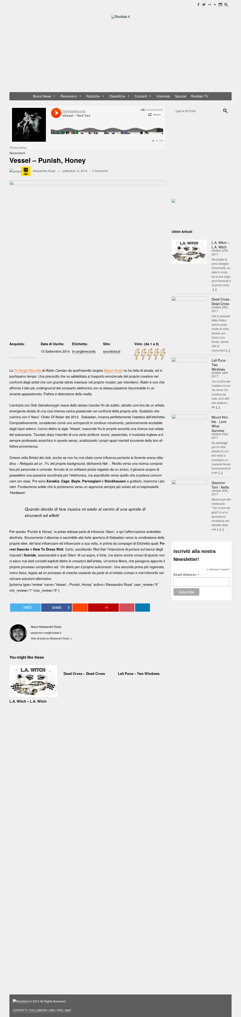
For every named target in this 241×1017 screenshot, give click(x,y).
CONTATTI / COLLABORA (30, 1010)
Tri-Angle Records (27, 370)
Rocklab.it (22, 1001)
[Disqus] (87, 783)
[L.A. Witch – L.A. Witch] (189, 251)
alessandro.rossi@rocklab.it (46, 632)
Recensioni (68, 96)
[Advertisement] (123, 56)
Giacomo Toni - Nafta (220, 484)
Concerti (141, 96)
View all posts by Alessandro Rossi (51, 638)
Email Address (186, 574)
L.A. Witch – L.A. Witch (28, 701)
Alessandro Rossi (44, 171)
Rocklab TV (199, 96)
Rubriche (93, 96)
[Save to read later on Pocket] (126, 607)
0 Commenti (100, 171)
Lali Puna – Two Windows (139, 673)
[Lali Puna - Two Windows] (189, 369)
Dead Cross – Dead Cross (84, 673)
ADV (52, 1010)
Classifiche (117, 96)
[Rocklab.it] (120, 16)
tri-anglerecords (84, 351)
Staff (68, 1010)
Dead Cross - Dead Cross (221, 301)
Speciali (180, 96)
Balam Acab (113, 370)
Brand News (42, 96)
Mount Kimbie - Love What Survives (220, 424)
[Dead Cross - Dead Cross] (189, 308)
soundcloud (111, 351)
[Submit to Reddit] (80, 607)
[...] (214, 289)
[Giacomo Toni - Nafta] (189, 491)
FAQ (60, 1010)
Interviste (163, 96)
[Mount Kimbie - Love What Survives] (189, 426)
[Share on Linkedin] (142, 607)
